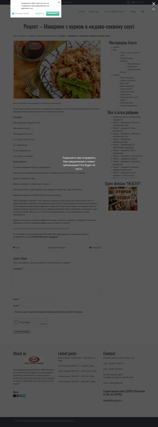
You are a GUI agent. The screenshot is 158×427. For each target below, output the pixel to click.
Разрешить (53, 13)
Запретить (39, 13)
